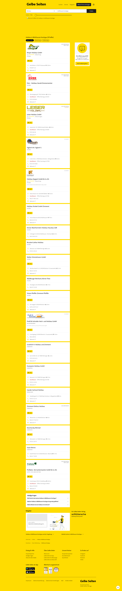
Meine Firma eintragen (84, 4)
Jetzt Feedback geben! (82, 63)
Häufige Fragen (29, 555)
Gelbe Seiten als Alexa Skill (50, 559)
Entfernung (45, 40)
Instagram (82, 553)
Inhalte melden (69, 580)
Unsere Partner (66, 550)
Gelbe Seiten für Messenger (50, 557)
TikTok (81, 559)
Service (66, 4)
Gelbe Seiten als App (49, 555)
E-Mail (30, 60)
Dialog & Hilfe (30, 550)
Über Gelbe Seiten (49, 550)
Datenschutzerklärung (38, 580)
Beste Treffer (30, 40)
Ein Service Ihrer (86, 585)
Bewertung (38, 40)
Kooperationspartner (67, 553)
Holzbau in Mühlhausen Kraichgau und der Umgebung (39, 534)
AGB (62, 580)
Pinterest (82, 557)
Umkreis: (29, 15)
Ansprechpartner (30, 553)
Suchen (61, 4)
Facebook (82, 555)
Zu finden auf (84, 550)
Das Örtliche (65, 557)
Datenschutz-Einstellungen (52, 580)
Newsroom (46, 553)
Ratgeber (72, 4)
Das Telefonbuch (66, 555)
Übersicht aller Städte (31, 557)
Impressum (28, 580)
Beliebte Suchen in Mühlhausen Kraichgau (72, 534)
